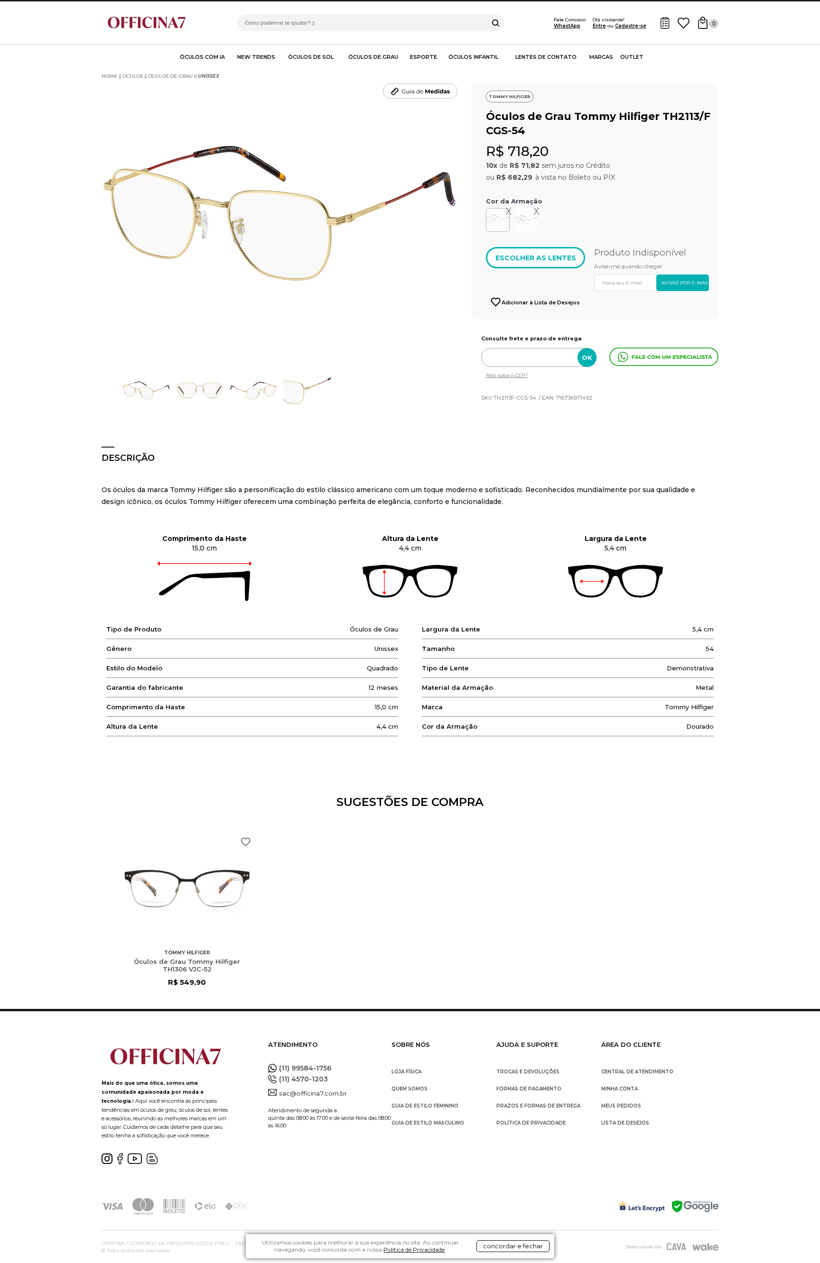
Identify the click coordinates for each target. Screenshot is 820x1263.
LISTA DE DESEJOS (625, 1123)
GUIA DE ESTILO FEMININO (424, 1106)
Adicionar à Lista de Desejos (541, 302)
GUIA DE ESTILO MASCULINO (427, 1123)
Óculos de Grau (373, 57)
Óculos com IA (202, 57)
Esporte (423, 57)
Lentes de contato (546, 57)
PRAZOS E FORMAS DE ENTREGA (538, 1106)
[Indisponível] (527, 222)
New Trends (256, 57)
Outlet (631, 57)
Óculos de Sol (311, 57)
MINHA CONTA (619, 1089)
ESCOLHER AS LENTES (535, 258)
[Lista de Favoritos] (684, 23)
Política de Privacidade (414, 1249)
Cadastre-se (630, 26)
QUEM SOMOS (409, 1089)
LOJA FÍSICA (406, 1072)
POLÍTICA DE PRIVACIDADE (531, 1123)
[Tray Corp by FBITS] (705, 1246)
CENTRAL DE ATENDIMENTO (637, 1072)
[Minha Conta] (665, 23)
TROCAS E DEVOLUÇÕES (527, 1072)
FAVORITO (245, 842)
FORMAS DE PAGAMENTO (528, 1089)
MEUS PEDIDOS (621, 1106)
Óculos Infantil (473, 57)
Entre (599, 26)
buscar (495, 23)
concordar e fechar (513, 1246)
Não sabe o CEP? (507, 375)
